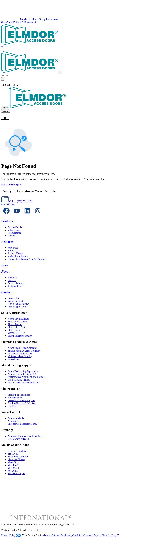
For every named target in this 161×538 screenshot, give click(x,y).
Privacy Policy (8, 535)
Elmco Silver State (17, 327)
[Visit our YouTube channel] (17, 215)
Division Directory (17, 451)
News (4, 265)
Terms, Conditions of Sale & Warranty (27, 259)
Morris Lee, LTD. (16, 332)
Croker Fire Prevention (19, 394)
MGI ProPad (14, 465)
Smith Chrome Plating (19, 379)
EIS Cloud (13, 453)
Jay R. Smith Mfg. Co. (19, 438)
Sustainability (14, 286)
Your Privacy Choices (33, 535)
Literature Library (16, 459)
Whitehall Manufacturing (20, 356)
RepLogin (13, 470)
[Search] (2, 79)
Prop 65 (115, 535)
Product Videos (15, 253)
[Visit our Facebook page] (6, 215)
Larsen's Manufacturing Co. (21, 400)
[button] (2, 47)
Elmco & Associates (18, 321)
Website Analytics (16, 473)
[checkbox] (80, 82)
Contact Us (13, 298)
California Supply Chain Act (97, 535)
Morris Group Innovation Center (24, 382)
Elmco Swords (15, 330)
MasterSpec (13, 462)
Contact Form (8, 204)
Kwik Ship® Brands (18, 256)
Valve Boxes (14, 230)
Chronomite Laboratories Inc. (22, 423)
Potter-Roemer (15, 397)
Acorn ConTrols (16, 418)
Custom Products (16, 283)
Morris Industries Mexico (20, 335)
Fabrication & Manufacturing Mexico (26, 377)
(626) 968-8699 (9, 22)
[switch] (3, 82)
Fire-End (12, 406)
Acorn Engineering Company (22, 348)
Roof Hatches (14, 232)
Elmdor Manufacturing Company (24, 350)
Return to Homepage (11, 184)
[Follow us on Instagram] (37, 215)
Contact (6, 292)
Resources (7, 241)
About (5, 271)
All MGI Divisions (10, 85)
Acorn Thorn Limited (18, 318)
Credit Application (17, 306)
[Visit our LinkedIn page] (27, 215)
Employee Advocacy (18, 456)
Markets (12, 280)
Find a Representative (18, 303)
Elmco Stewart (15, 324)
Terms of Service (52, 535)
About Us (12, 277)
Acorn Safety (14, 421)
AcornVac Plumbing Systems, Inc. (25, 436)
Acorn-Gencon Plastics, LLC (22, 374)
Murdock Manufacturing (20, 353)
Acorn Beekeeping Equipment (23, 371)
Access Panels (15, 227)
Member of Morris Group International (39, 19)
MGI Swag (13, 467)
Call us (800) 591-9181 (20, 201)
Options (11, 235)
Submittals (13, 250)
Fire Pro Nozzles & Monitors (22, 403)
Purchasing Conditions (72, 535)
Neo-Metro (13, 359)
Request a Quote (16, 301)
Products (7, 221)
